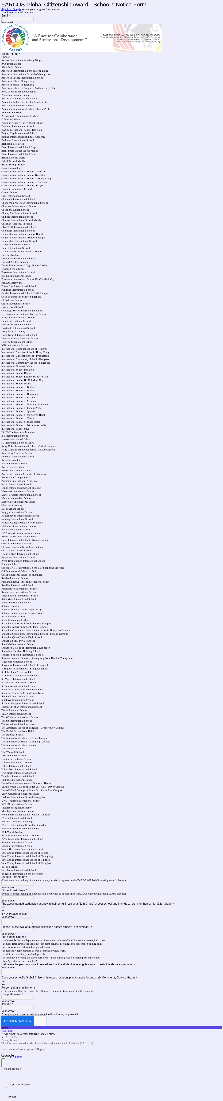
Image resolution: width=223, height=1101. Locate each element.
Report (41, 1049)
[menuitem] (115, 1079)
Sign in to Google (11, 9)
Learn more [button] (52, 9)
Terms (13, 1040)
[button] (111, 1027)
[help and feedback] (3, 1062)
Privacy (5, 1040)
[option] (111, 57)
